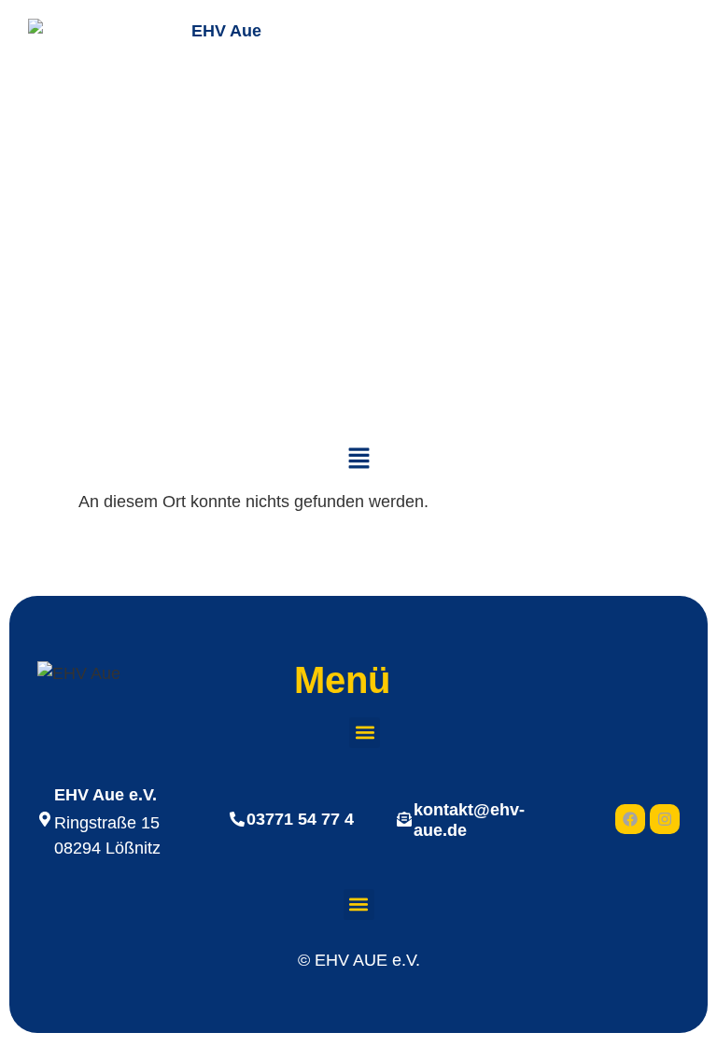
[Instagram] (665, 819)
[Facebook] (630, 819)
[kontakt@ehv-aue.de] (404, 819)
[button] (358, 459)
